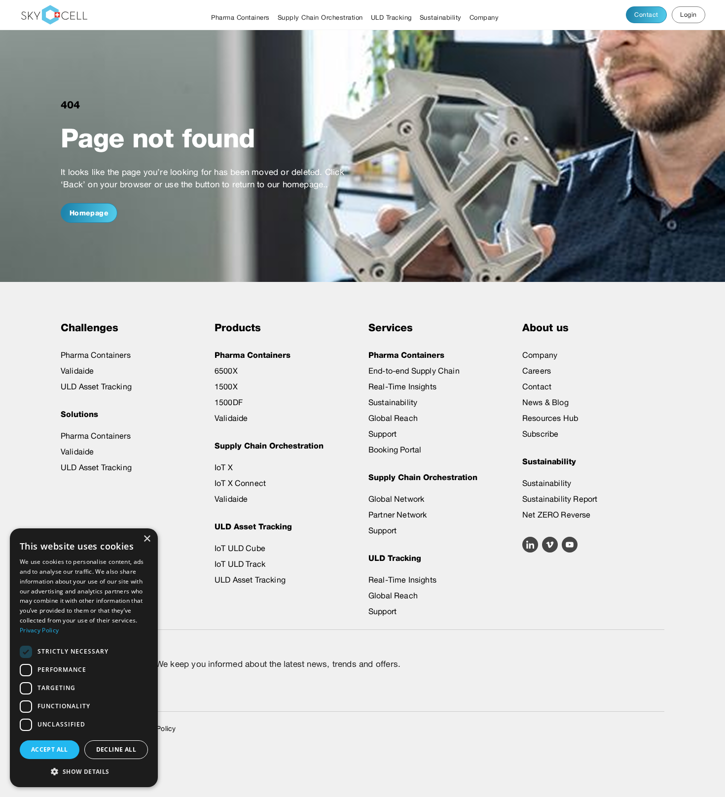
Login (688, 14)
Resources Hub (550, 418)
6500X (226, 371)
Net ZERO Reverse (556, 515)
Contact (646, 14)
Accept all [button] (49, 749)
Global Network (396, 499)
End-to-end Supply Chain (414, 371)
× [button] (146, 539)
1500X (226, 386)
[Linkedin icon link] (530, 545)
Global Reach (393, 418)
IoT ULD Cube (240, 548)
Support (382, 434)
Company (484, 17)
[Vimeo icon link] (550, 545)
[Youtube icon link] (570, 545)
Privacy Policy (39, 630)
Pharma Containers (240, 17)
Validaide (77, 371)
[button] (84, 771)
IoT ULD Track (240, 564)
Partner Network (397, 515)
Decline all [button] (116, 749)
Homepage (89, 212)
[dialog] (84, 657)
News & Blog (545, 402)
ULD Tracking (391, 17)
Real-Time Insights (402, 386)
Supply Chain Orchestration (320, 17)
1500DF (229, 402)
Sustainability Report (559, 499)
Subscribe (540, 434)
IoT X (224, 467)
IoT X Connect (240, 483)
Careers (536, 371)
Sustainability (441, 17)
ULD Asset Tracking (96, 386)
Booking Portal (394, 449)
